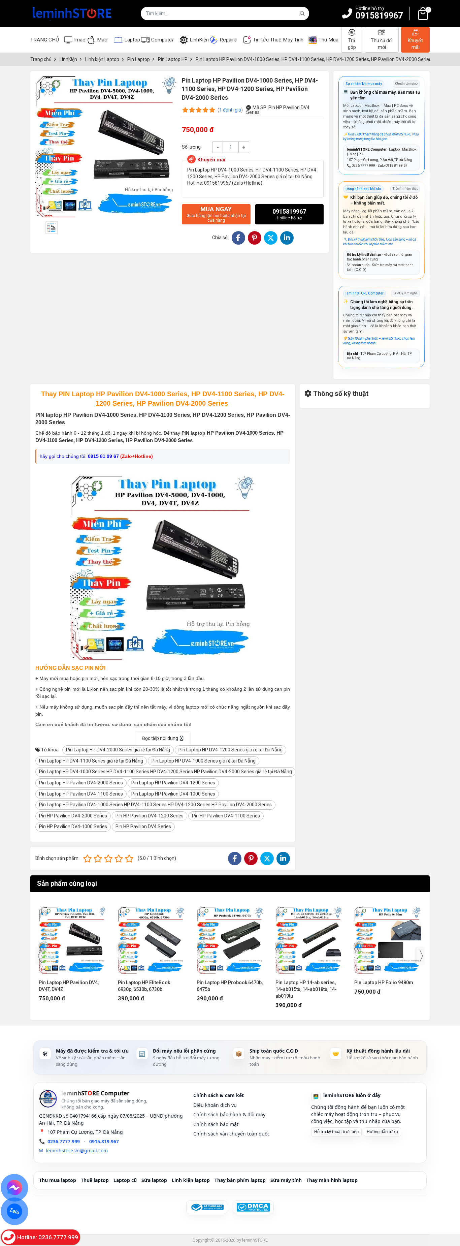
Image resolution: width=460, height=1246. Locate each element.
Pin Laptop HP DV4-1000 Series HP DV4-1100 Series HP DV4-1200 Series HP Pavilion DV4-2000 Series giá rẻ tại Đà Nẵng (165, 771)
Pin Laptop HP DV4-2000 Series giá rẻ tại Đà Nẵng (118, 749)
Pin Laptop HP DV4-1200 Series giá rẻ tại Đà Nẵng (230, 749)
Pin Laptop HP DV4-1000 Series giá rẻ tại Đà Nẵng (204, 761)
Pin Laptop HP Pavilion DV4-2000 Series (81, 782)
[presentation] (39, 956)
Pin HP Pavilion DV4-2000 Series (73, 815)
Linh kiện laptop (191, 1180)
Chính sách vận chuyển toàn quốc (231, 1133)
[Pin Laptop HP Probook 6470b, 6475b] (151, 937)
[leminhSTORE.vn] (72, 13)
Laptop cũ (125, 1180)
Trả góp (352, 44)
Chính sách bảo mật (215, 1124)
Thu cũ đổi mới (382, 44)
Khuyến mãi (415, 44)
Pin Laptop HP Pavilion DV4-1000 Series (173, 794)
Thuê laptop (95, 1180)
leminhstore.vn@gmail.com (77, 1150)
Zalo (14, 1211)
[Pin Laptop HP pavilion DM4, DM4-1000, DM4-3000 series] (387, 937)
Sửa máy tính (286, 1180)
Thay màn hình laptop (332, 1180)
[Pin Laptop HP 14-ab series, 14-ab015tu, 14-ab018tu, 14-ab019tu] (230, 937)
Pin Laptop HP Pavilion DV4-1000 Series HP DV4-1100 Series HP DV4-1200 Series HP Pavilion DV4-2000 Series (155, 804)
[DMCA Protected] (253, 1207)
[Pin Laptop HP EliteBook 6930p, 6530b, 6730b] (72, 937)
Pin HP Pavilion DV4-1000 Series (73, 826)
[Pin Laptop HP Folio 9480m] (308, 937)
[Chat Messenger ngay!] (15, 1187)
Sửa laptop (154, 1180)
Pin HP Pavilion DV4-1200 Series (150, 815)
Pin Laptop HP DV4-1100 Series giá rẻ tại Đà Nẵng (91, 761)
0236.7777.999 (63, 1141)
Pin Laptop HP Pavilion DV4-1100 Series (81, 794)
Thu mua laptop (57, 1180)
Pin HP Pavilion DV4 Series (143, 826)
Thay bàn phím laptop (240, 1180)
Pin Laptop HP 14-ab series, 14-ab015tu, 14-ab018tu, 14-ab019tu (227, 989)
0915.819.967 (104, 1141)
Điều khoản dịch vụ (215, 1105)
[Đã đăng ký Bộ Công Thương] (206, 1207)
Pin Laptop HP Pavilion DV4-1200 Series (173, 782)
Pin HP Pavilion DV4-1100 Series (226, 815)
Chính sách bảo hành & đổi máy (229, 1114)
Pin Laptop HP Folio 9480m (304, 982)
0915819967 (379, 16)
